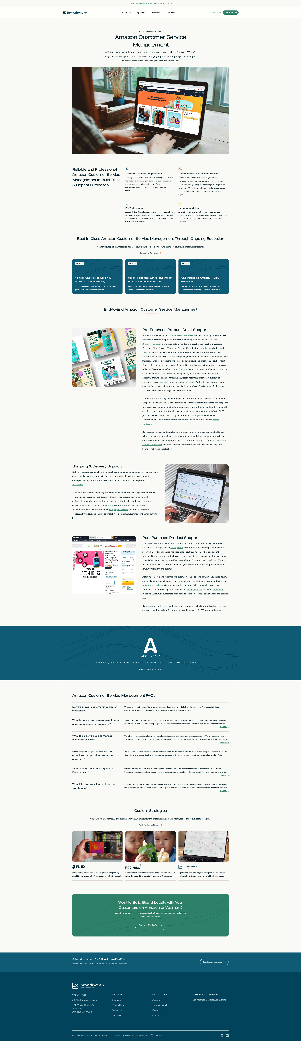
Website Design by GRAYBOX (150, 1035)
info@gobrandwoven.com (84, 1000)
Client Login (216, 13)
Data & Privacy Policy (102, 1035)
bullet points (197, 415)
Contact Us (157, 1015)
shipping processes (118, 509)
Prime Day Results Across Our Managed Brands (150, 3)
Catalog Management (150, 32)
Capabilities (118, 1005)
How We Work (159, 1005)
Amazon (220, 440)
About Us (157, 1000)
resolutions (77, 484)
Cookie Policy (115, 1035)
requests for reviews (152, 585)
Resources (117, 1015)
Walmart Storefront (152, 444)
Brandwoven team (151, 344)
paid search (189, 382)
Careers (156, 1010)
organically (164, 382)
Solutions (116, 1000)
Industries (117, 1010)
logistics (146, 352)
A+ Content (181, 369)
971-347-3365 (79, 995)
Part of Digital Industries (129, 1035)
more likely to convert (182, 335)
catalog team (176, 547)
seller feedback (194, 589)
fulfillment (218, 589)
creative (204, 348)
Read (224, 727)
